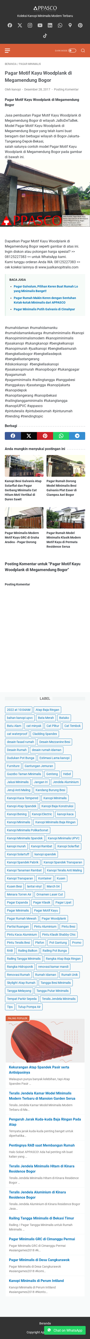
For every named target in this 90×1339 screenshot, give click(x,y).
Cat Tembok (72, 726)
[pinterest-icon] (80, 25)
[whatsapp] (61, 436)
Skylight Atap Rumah (21, 982)
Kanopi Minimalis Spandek (25, 838)
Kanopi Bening (17, 814)
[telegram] (77, 436)
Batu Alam (14, 726)
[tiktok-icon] (45, 36)
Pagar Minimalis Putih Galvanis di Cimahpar (44, 309)
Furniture (13, 766)
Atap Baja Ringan (47, 709)
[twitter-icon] (20, 25)
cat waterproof (17, 734)
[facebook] (13, 436)
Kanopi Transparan (20, 878)
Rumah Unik (69, 974)
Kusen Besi (14, 886)
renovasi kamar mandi (53, 966)
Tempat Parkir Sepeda (22, 999)
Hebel (67, 774)
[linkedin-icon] (50, 25)
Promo (76, 942)
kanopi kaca (65, 814)
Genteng (52, 774)
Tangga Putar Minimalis (52, 990)
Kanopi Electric (42, 814)
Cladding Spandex (45, 734)
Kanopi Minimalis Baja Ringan (55, 822)
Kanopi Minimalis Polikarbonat (27, 830)
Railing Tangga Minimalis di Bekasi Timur (41, 1218)
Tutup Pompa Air (29, 1007)
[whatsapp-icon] (60, 25)
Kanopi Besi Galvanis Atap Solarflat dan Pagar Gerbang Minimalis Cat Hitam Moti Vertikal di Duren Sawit (23, 490)
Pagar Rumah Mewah (21, 918)
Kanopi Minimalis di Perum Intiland (36, 1281)
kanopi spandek (45, 854)
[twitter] (29, 436)
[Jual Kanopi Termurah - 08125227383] (45, 8)
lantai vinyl (34, 886)
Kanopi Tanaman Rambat (24, 870)
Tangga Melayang (19, 990)
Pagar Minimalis (18, 910)
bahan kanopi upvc (20, 718)
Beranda (45, 1323)
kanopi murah (16, 846)
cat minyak (33, 726)
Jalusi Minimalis (18, 782)
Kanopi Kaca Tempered (22, 798)
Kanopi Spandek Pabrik (22, 862)
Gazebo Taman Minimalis (24, 774)
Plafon (39, 942)
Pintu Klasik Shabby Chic (59, 934)
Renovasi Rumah (18, 974)
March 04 (53, 886)
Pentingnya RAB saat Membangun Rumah (42, 1145)
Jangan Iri (41, 782)
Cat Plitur (53, 726)
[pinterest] (45, 436)
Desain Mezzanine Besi (54, 742)
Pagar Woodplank (54, 918)
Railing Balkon (27, 950)
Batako (64, 718)
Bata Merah (46, 718)
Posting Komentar (66, 89)
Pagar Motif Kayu (46, 910)
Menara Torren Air (19, 894)
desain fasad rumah (20, 742)
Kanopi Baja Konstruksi (57, 806)
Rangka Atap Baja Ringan (63, 958)
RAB (10, 950)
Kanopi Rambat (41, 846)
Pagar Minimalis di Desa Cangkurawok (39, 1260)
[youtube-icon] (40, 25)
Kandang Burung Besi (50, 790)
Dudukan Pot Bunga (20, 758)
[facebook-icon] (10, 25)
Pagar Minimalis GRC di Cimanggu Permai (42, 1239)
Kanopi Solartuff (18, 854)
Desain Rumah (17, 750)
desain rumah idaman (46, 750)
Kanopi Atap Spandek (21, 806)
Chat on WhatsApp (67, 1330)
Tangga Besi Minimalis (56, 982)
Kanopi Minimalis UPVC (64, 838)
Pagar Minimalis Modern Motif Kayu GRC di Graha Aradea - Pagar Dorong (22, 537)
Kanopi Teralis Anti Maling (64, 870)
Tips (10, 1007)
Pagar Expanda (17, 902)
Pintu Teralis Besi (18, 942)
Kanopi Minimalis (55, 798)
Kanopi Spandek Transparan (63, 862)
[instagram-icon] (30, 25)
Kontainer (45, 878)
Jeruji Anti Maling (18, 790)
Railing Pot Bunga (55, 950)
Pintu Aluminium (45, 926)
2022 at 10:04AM (18, 709)
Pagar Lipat (63, 902)
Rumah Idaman (45, 974)
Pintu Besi (68, 926)
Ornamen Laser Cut (49, 894)
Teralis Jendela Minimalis (59, 999)
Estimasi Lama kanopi (54, 758)
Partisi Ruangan (18, 926)
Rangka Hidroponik (20, 966)
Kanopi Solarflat (68, 846)
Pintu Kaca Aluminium (22, 934)
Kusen (61, 878)
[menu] (10, 50)
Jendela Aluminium (66, 782)
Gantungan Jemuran (39, 766)
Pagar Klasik (41, 902)
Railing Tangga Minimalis (24, 958)
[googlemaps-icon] (70, 25)
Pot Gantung (58, 942)
